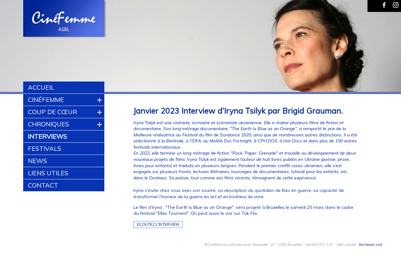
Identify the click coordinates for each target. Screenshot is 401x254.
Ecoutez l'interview (158, 224)
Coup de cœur (52, 112)
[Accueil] (64, 19)
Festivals (44, 148)
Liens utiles (48, 173)
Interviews (47, 136)
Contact (43, 185)
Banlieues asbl (370, 244)
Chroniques (48, 124)
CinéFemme (46, 99)
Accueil (41, 87)
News (37, 161)
